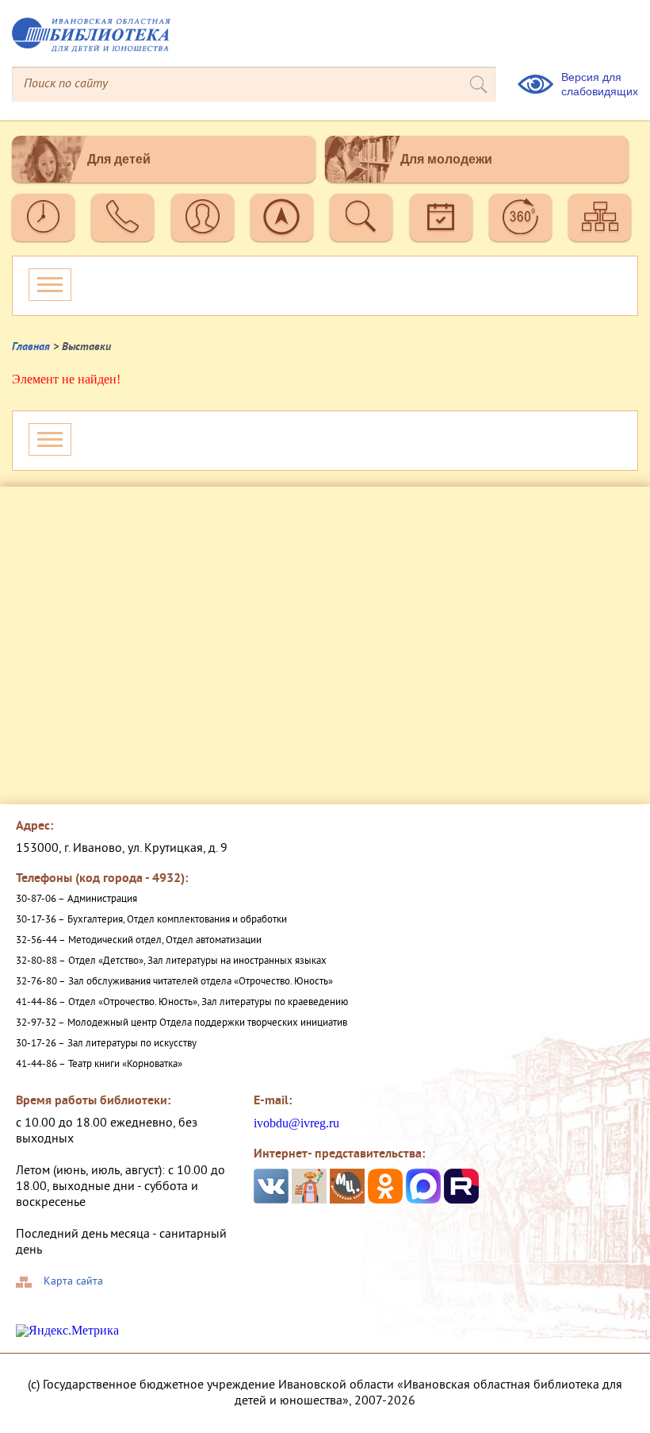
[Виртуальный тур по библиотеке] (520, 217)
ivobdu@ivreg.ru (296, 1123)
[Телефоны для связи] (122, 217)
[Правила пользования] (202, 217)
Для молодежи (446, 159)
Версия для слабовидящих (599, 84)
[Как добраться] (281, 217)
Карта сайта (73, 1282)
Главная (31, 347)
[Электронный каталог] (361, 217)
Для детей (119, 159)
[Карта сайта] (599, 217)
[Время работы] (43, 217)
